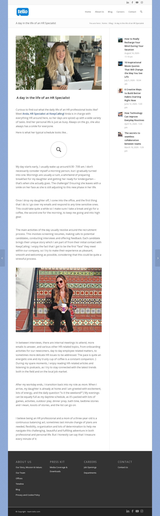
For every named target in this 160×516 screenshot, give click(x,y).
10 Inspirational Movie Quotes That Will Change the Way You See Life (134, 69)
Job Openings (90, 467)
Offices (19, 478)
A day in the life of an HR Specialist (36, 23)
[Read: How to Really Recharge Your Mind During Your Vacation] (120, 40)
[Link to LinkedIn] (127, 2)
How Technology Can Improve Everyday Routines (134, 117)
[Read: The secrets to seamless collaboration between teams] (120, 134)
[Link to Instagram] (142, 2)
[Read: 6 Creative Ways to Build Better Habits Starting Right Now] (120, 91)
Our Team (20, 472)
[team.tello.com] (23, 12)
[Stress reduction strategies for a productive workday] (157, 258)
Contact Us (123, 467)
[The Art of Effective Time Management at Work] (2, 258)
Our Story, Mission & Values (29, 467)
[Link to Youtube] (137, 2)
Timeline (20, 483)
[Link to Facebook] (132, 2)
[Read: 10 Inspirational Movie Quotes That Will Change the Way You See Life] (120, 64)
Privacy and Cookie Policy (28, 495)
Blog (18, 489)
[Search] (141, 12)
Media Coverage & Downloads (58, 469)
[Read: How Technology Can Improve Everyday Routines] (120, 114)
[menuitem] (88, 12)
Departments (90, 472)
